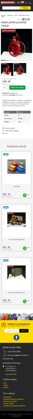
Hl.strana (3, 15)
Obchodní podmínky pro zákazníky (13, 399)
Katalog (5, 385)
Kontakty (6, 387)
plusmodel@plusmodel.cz (18, 355)
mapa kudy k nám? (11, 374)
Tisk (6, 133)
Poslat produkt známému (12, 130)
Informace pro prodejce (10, 401)
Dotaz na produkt (10, 128)
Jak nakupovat (7, 397)
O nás (5, 383)
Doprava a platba (8, 403)
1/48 (15, 15)
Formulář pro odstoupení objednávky (14, 405)
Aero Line (10, 15)
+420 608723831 (14, 351)
